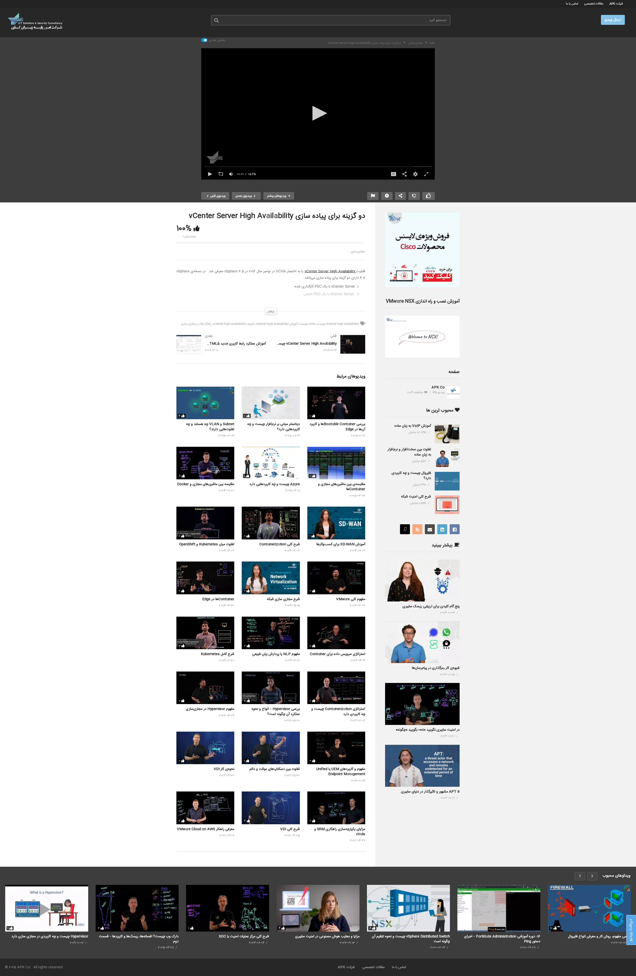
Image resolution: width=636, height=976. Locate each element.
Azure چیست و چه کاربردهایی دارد (274, 484)
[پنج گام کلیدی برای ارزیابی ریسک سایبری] (422, 580)
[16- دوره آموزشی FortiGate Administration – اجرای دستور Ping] (498, 908)
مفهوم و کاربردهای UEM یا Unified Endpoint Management (340, 771)
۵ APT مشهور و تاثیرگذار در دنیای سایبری (430, 792)
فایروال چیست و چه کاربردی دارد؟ (411, 475)
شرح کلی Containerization (279, 544)
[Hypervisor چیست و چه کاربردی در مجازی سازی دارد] (46, 908)
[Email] (430, 529)
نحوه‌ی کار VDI (224, 769)
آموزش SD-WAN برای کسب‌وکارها (341, 544)
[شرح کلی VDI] (271, 807)
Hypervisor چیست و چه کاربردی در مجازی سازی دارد (49, 936)
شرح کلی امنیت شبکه (416, 497)
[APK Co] (453, 392)
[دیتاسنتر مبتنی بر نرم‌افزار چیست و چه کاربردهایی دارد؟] (271, 403)
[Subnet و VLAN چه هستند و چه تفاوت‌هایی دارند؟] (205, 403)
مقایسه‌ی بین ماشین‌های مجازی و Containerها (341, 486)
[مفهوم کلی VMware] (336, 578)
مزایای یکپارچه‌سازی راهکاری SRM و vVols (339, 831)
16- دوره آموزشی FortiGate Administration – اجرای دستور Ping (502, 939)
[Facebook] (455, 529)
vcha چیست (307, 323)
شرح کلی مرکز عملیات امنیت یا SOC (244, 936)
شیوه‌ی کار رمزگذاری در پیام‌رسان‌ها (436, 668)
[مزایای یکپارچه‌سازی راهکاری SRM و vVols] (336, 807)
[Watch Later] (387, 196)
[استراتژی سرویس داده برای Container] (336, 633)
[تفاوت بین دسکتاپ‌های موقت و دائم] (271, 748)
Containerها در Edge (218, 599)
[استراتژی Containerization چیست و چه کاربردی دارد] (336, 688)
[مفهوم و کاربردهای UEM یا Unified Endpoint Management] (336, 748)
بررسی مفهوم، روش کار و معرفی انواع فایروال (599, 936)
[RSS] (417, 529)
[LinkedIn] (442, 529)
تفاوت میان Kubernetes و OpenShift (206, 544)
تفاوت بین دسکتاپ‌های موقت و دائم (274, 769)
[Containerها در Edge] (205, 578)
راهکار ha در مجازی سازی (196, 323)
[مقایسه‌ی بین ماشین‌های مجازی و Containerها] (336, 463)
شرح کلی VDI (290, 829)
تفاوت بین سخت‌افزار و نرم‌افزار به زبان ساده (409, 452)
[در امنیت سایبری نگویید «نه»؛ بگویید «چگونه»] (422, 704)
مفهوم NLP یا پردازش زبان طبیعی (276, 654)
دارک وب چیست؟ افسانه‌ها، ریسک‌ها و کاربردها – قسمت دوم (139, 939)
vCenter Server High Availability (331, 271)
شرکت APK (616, 3)
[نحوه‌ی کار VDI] (205, 748)
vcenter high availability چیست (338, 323)
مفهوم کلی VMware (350, 599)
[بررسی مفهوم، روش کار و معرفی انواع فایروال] (589, 908)
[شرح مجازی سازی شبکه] (271, 578)
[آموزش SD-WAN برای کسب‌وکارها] (336, 523)
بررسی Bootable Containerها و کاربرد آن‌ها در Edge (337, 426)
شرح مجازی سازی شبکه (283, 599)
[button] (318, 113)
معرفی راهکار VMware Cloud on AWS (205, 829)
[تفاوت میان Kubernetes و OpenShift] (205, 523)
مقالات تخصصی (593, 3)
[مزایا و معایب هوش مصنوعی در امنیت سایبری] (318, 908)
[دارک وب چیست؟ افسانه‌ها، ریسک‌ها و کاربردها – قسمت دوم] (137, 908)
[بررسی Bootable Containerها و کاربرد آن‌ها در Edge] (336, 403)
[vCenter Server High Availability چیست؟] (320, 349)
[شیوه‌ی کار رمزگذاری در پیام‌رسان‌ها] (422, 642)
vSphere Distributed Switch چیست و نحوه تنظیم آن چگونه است (411, 939)
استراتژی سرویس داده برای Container (337, 654)
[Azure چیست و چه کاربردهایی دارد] (271, 463)
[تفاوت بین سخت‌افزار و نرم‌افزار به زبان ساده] (447, 457)
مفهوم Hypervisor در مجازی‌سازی (210, 709)
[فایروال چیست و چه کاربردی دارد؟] (447, 481)
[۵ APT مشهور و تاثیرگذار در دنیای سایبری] (422, 766)
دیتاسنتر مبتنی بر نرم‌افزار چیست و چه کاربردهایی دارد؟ (273, 426)
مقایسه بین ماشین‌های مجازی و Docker (205, 484)
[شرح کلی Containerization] (271, 523)
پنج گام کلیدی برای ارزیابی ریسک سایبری (431, 606)
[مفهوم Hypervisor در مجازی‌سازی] (205, 688)
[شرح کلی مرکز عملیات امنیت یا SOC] (227, 908)
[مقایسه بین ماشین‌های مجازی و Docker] (205, 463)
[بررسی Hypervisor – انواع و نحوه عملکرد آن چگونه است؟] (271, 688)
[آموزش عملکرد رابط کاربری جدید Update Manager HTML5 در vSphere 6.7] (221, 349)
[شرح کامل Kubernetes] (205, 633)
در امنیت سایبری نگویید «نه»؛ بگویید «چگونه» (428, 730)
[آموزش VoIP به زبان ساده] (447, 434)
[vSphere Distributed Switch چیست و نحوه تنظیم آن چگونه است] (408, 908)
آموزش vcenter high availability (277, 323)
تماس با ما (572, 3)
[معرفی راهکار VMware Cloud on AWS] (205, 807)
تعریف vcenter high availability (233, 323)
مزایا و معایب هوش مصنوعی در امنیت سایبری (327, 936)
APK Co (438, 387)
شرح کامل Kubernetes (217, 654)
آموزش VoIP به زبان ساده (413, 426)
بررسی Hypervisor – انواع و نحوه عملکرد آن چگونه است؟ (276, 711)
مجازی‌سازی (358, 251)
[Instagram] (405, 529)
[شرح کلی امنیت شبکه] (447, 504)
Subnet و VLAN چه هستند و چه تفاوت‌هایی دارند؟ (210, 426)
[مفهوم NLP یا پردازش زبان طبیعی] (271, 633)
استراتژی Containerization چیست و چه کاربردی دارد (338, 711)
